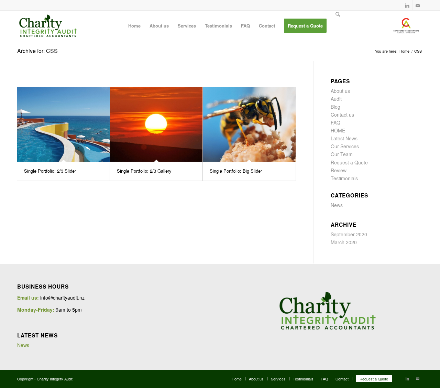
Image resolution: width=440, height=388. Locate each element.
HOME (338, 130)
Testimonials (344, 178)
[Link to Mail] (417, 5)
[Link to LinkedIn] (407, 5)
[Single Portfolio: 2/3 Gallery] (156, 124)
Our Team (342, 154)
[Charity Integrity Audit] (48, 26)
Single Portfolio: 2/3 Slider (50, 171)
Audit (336, 98)
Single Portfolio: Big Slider (236, 171)
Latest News (344, 138)
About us (340, 90)
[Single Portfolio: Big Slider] (249, 124)
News (337, 205)
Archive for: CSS (37, 51)
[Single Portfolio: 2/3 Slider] (63, 124)
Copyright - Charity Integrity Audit (45, 378)
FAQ (335, 122)
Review (338, 170)
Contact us (342, 114)
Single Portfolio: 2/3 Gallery (144, 171)
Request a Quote (349, 162)
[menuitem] (134, 26)
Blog (335, 106)
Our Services (345, 146)
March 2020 (344, 242)
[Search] (337, 26)
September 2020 (349, 234)
